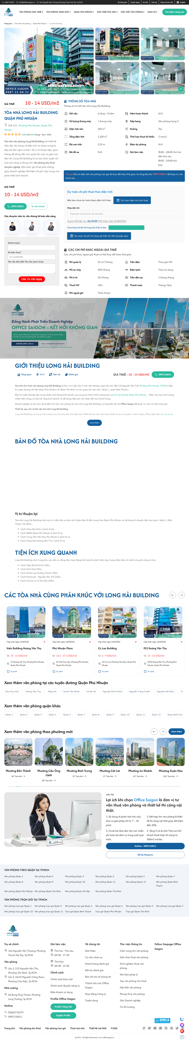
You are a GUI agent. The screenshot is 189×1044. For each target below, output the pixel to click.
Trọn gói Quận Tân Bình (137, 911)
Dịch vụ (152, 12)
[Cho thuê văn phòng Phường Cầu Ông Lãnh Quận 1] (49, 760)
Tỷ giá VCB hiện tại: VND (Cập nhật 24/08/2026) (96, 221)
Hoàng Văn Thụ (158, 661)
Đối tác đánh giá (94, 970)
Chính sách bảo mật (62, 979)
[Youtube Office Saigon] (155, 1028)
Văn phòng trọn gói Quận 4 (109, 906)
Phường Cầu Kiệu (118, 661)
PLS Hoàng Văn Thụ (155, 648)
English (182, 2)
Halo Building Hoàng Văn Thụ (24, 648)
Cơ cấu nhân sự (94, 957)
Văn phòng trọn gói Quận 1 (18, 906)
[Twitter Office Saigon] (149, 1028)
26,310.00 (92, 221)
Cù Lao (107, 661)
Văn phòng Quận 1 (13, 876)
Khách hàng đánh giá (97, 964)
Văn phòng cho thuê (31, 12)
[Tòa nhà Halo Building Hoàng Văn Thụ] (26, 622)
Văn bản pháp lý (129, 974)
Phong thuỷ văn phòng (132, 994)
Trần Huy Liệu (64, 661)
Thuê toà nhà (77, 1028)
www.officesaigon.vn (106, 1037)
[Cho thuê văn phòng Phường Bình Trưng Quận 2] (79, 758)
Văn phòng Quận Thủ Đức (108, 891)
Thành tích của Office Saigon (97, 985)
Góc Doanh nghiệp (130, 1000)
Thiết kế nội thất (97, 1028)
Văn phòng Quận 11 (105, 881)
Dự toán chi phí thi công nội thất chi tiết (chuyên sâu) (101, 236)
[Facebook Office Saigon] (144, 1028)
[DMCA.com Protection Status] (162, 1020)
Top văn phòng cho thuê (133, 981)
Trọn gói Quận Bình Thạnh (78, 911)
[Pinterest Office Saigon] (166, 1028)
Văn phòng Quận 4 (104, 876)
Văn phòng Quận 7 (165, 876)
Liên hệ (154, 2)
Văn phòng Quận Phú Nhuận (18, 891)
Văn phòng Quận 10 (75, 881)
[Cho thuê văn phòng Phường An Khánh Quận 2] (140, 758)
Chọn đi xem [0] (166, 2)
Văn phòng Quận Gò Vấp (77, 891)
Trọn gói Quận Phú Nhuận (108, 911)
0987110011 (10, 2)
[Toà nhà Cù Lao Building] (117, 622)
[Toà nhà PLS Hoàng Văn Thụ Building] (163, 622)
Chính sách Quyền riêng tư (65, 986)
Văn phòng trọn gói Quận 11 (49, 911)
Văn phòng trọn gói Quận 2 (48, 906)
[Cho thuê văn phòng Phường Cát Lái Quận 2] (110, 758)
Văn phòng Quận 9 (44, 881)
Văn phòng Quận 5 (135, 876)
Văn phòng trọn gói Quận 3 (78, 906)
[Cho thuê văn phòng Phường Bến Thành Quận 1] (18, 758)
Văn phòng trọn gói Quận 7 (169, 906)
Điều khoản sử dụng (62, 992)
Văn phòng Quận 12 (136, 881)
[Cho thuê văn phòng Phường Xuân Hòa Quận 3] (170, 758)
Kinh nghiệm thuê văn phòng (132, 966)
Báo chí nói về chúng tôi (98, 977)
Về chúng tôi (122, 2)
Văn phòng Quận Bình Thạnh (167, 883)
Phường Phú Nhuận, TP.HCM (154, 385)
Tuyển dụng (134, 2)
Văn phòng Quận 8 (13, 881)
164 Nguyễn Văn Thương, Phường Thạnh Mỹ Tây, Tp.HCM (61, 2)
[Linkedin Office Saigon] (160, 1028)
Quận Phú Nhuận (18, 665)
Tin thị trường (127, 1007)
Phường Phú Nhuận (29, 125)
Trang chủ (9, 1028)
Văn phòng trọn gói (58, 12)
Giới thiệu (90, 951)
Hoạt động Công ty (95, 994)
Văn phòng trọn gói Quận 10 (18, 911)
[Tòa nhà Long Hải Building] (49, 61)
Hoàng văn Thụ (19, 661)
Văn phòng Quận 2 (44, 876)
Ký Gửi (145, 2)
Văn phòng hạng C (168, 121)
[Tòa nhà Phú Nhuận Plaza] (71, 622)
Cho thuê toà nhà (107, 12)
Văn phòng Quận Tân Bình (48, 891)
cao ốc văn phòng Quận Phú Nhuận (128, 394)
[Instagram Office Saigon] (171, 1028)
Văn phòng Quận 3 (74, 876)
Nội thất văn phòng (132, 12)
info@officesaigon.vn (27, 2)
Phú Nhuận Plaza (62, 648)
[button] (172, 595)
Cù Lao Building (107, 648)
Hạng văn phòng (84, 12)
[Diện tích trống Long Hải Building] (163, 44)
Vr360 (114, 1028)
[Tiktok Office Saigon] (177, 1028)
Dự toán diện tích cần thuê (134, 200)
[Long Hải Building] (117, 44)
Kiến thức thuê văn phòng (134, 957)
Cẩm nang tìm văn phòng (134, 951)
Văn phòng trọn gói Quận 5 (139, 906)
